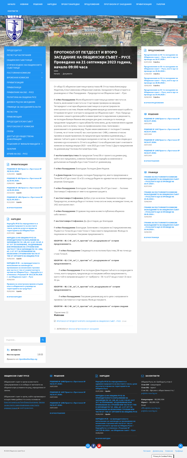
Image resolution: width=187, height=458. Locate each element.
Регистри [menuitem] (12, 111)
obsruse (72, 329)
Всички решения (14, 208)
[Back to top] (180, 446)
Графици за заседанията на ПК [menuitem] (24, 106)
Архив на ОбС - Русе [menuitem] (17, 153)
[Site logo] (14, 40)
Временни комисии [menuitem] (18, 77)
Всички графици (151, 237)
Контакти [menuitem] (13, 11)
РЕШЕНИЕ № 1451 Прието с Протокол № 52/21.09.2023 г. (25, 198)
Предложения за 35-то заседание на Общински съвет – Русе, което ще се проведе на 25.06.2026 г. (161, 68)
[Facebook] (93, 446)
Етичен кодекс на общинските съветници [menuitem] (24, 66)
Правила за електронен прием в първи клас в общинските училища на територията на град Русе (25, 286)
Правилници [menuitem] (14, 87)
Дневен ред (158, 451)
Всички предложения (154, 103)
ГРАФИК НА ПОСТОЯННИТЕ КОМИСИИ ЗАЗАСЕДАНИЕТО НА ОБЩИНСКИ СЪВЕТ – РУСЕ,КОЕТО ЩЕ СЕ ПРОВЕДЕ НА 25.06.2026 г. (161, 195)
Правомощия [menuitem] (14, 116)
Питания (146, 451)
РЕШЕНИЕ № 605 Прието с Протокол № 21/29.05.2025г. (24, 179)
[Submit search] (180, 15)
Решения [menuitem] (38, 4)
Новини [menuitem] (24, 4)
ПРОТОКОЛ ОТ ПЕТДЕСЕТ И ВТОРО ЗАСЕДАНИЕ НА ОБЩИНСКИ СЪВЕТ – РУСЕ (89, 321)
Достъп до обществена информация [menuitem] (20, 137)
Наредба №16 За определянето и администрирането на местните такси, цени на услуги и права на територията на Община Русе (22, 227)
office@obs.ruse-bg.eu (150, 408)
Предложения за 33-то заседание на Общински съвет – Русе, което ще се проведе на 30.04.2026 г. (161, 92)
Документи (67, 73)
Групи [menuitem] (10, 131)
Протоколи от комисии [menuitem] (20, 126)
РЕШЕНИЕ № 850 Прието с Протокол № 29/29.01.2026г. (24, 170)
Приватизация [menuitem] (144, 4)
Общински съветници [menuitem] (19, 60)
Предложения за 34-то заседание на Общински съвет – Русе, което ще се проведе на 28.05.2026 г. (161, 80)
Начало (57, 73)
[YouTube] (99, 446)
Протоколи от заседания (88, 329)
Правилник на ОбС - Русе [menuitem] (20, 92)
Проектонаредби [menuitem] (70, 4)
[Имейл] (88, 446)
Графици (179, 451)
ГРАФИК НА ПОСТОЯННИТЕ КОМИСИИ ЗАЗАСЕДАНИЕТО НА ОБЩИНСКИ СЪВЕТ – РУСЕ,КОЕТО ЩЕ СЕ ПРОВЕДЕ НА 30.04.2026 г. (161, 226)
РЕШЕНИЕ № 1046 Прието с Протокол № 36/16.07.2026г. (162, 141)
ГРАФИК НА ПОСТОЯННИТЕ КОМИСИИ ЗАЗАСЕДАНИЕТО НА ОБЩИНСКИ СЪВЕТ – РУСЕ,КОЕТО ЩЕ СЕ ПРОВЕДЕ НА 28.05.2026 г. (161, 210)
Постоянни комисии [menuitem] (19, 72)
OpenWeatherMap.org (28, 359)
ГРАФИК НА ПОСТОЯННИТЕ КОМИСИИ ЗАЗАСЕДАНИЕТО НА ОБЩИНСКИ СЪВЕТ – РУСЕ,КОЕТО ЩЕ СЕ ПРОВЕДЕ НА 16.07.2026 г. (161, 180)
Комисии (169, 451)
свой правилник (26, 408)
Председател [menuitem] (14, 50)
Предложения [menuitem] (91, 4)
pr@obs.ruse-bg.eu (149, 393)
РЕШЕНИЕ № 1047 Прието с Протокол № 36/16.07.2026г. (162, 130)
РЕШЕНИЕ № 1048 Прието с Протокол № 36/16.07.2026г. (162, 119)
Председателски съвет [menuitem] (20, 121)
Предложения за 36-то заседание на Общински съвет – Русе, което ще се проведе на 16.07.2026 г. (161, 57)
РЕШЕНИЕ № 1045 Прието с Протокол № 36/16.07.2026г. (162, 151)
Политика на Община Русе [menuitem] (21, 97)
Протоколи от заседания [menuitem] (117, 4)
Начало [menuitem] (11, 4)
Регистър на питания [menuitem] (19, 55)
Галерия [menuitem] (160, 4)
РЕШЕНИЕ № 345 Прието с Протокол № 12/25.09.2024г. (24, 189)
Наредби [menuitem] (52, 4)
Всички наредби (14, 297)
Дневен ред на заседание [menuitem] (21, 102)
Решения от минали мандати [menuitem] (23, 144)
